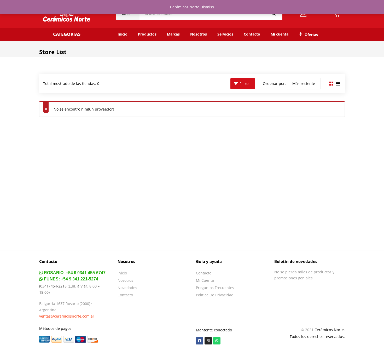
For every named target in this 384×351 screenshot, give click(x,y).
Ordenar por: (274, 83)
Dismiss (207, 6)
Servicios (225, 34)
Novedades (127, 287)
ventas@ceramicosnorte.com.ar (66, 316)
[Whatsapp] (216, 340)
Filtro (244, 83)
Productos (147, 34)
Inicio (122, 34)
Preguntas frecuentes (215, 287)
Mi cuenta (279, 34)
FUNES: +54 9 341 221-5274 (70, 279)
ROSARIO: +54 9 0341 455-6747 (74, 273)
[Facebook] (199, 340)
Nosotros (198, 34)
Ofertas (311, 34)
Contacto (252, 34)
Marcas (173, 34)
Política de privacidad (215, 294)
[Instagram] (208, 340)
